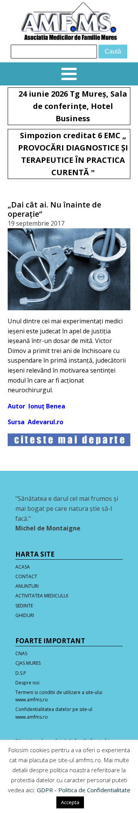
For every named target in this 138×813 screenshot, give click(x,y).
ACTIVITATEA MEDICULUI (41, 595)
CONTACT (26, 576)
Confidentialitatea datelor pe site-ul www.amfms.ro (53, 713)
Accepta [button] (70, 802)
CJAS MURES (28, 663)
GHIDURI (24, 615)
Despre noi (27, 682)
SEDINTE (24, 605)
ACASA (22, 567)
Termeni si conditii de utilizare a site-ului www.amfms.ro (58, 696)
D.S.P (20, 673)
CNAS (21, 653)
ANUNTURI (27, 586)
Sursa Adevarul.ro (35, 422)
